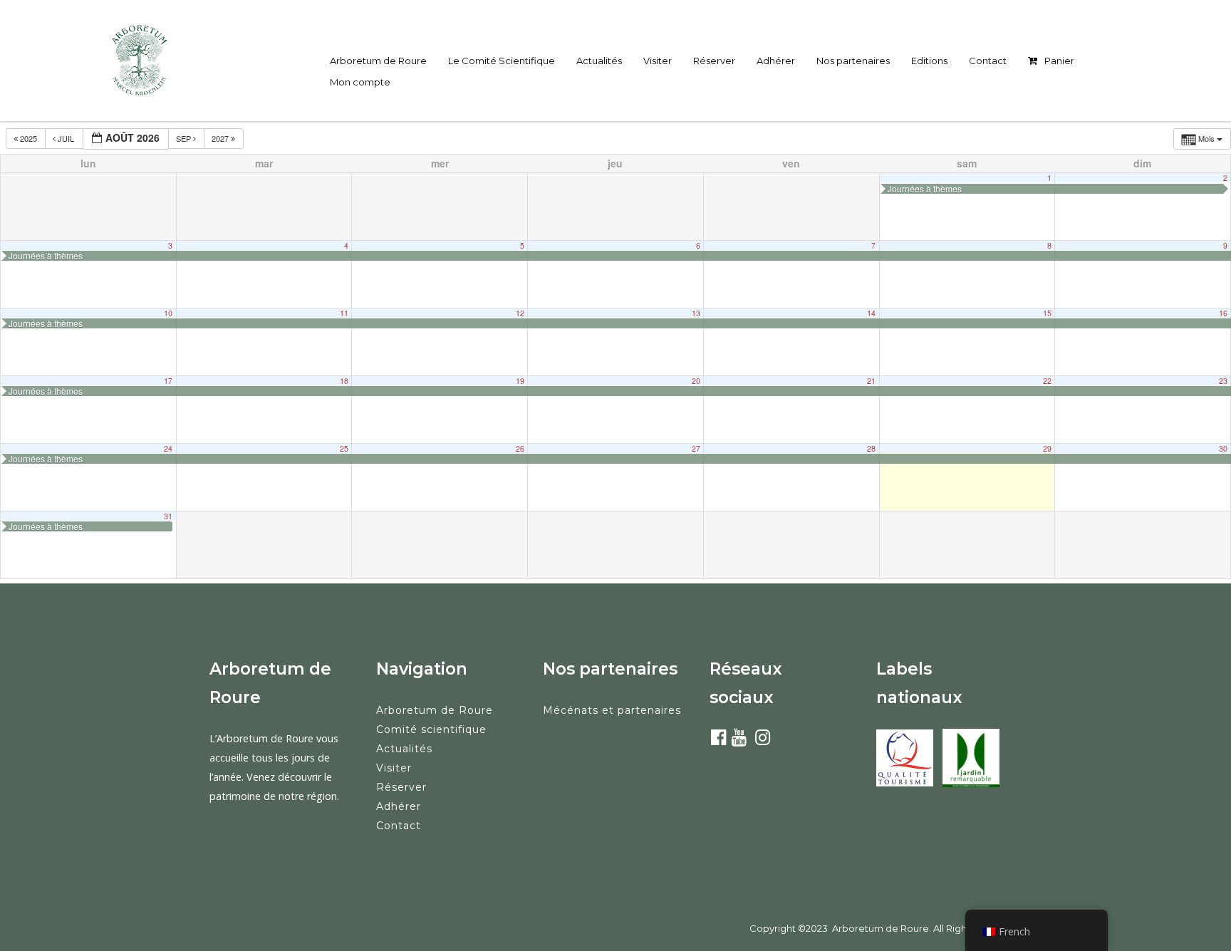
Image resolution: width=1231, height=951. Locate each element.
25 (344, 448)
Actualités (599, 60)
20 (696, 380)
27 (696, 448)
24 (168, 448)
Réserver (714, 60)
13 (696, 313)
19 (520, 380)
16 (1223, 313)
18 (344, 380)
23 (1223, 380)
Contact (988, 60)
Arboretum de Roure (378, 60)
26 (520, 448)
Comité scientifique (431, 729)
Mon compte (360, 82)
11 (344, 313)
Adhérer (776, 60)
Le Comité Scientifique (501, 60)
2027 (221, 138)
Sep (184, 138)
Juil (66, 138)
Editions (929, 60)
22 (1047, 380)
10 (168, 313)
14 (871, 313)
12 (520, 313)
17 (168, 380)
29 (1047, 448)
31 (168, 516)
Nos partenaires (853, 60)
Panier (1059, 60)
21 (871, 380)
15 (1047, 313)
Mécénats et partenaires (612, 710)
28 (871, 448)
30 (1223, 448)
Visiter (657, 60)
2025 (28, 138)
